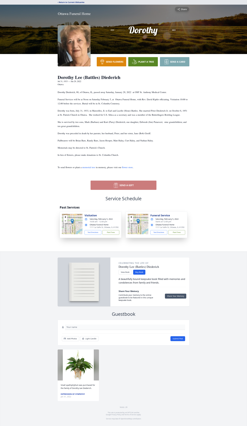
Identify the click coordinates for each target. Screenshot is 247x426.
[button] (72, 221)
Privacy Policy (116, 415)
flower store (127, 167)
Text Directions (93, 232)
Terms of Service (130, 415)
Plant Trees (111, 232)
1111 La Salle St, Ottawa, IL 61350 (104, 227)
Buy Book (139, 272)
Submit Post (178, 338)
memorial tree (88, 167)
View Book (125, 272)
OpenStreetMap (126, 419)
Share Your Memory (175, 296)
